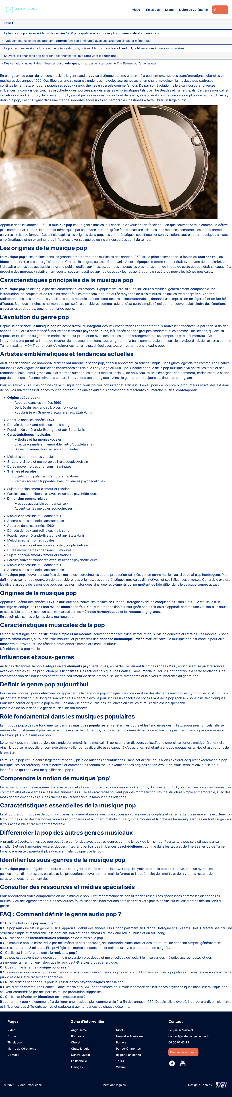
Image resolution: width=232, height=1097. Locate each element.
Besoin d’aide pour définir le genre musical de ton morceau (44, 708)
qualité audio (92, 390)
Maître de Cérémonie (193, 9)
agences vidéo (37, 901)
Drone (169, 9)
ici (136, 385)
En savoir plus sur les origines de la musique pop (37, 616)
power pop (122, 869)
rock (137, 841)
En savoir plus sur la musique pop (25, 735)
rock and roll (138, 787)
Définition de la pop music (20, 649)
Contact (220, 10)
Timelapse (153, 9)
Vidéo (136, 9)
